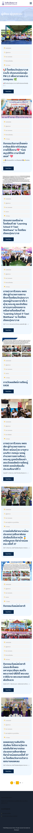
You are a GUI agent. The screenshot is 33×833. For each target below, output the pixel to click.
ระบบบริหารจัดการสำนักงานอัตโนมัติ (9, 816)
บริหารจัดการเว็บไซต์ (6, 813)
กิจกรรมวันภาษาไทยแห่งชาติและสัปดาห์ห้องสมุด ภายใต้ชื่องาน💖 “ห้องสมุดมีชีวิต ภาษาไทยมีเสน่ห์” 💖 (15, 150)
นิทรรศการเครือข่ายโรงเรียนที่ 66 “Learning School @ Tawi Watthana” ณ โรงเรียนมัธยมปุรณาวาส (15, 227)
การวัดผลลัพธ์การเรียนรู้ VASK (15, 383)
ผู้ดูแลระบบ (8, 52)
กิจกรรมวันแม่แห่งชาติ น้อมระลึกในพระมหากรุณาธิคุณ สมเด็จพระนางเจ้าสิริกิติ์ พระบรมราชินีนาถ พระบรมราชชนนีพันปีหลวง (16, 672)
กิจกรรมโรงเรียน (9, 61)
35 (20, 782)
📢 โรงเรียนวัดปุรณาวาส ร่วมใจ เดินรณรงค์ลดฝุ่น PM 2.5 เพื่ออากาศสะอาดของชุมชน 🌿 (15, 74)
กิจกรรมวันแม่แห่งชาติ (14, 606)
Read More (8, 91)
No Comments (9, 57)
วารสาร (7, 212)
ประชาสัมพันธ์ (8, 434)
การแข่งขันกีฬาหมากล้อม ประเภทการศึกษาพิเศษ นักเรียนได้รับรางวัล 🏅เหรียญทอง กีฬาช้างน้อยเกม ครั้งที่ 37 (16, 537)
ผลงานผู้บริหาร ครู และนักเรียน (12, 522)
